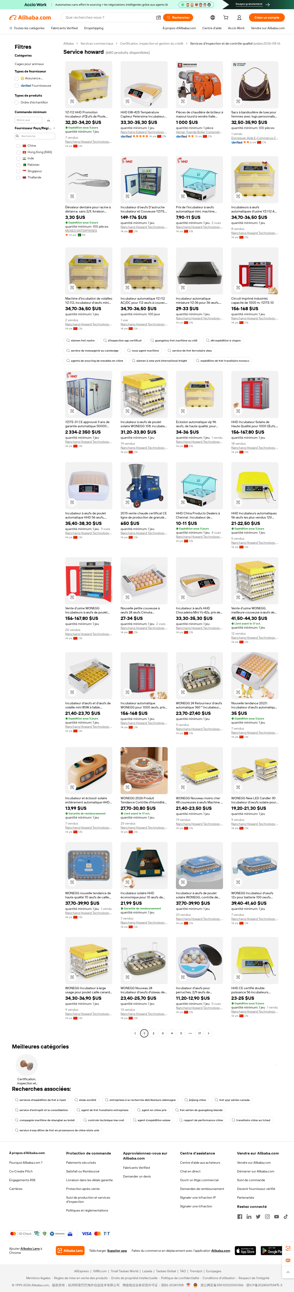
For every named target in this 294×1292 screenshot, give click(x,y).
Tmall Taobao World (124, 1271)
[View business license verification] (188, 1285)
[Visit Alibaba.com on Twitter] (258, 1216)
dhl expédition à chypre (226, 340)
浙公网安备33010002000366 (222, 1285)
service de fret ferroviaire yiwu (192, 350)
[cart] (226, 18)
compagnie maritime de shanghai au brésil (47, 1120)
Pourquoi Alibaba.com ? (25, 1162)
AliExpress (81, 1271)
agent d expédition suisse (154, 1120)
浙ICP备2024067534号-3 (264, 1285)
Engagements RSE (22, 1180)
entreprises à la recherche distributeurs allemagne (143, 1100)
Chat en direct (190, 1171)
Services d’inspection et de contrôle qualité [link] (221, 43)
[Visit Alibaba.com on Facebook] (240, 1216)
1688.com (100, 1271)
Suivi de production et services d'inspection (88, 1199)
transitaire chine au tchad (253, 1120)
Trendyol (196, 1271)
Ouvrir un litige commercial (199, 1180)
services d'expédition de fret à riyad (43, 1100)
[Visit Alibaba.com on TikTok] (285, 1216)
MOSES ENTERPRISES (81, 230)
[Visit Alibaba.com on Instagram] (267, 1216)
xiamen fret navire (83, 340)
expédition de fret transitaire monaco (225, 360)
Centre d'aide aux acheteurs (200, 1162)
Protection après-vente (83, 1189)
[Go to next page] (208, 1033)
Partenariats (245, 1197)
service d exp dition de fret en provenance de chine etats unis (59, 1130)
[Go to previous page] (135, 1033)
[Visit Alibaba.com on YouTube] (276, 1216)
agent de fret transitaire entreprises (104, 1110)
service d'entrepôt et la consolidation (44, 1110)
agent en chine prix (154, 1110)
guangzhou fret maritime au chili (176, 340)
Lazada (147, 1271)
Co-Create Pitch (21, 1171)
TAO (183, 1271)
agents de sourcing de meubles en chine (97, 360)
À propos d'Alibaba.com (27, 1153)
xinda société (87, 1100)
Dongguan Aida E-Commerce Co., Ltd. (254, 138)
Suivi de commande (251, 1180)
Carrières (16, 1189)
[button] (158, 17)
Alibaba (68, 43)
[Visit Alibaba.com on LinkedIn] (249, 1216)
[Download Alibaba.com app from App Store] (245, 1250)
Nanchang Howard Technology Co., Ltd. (88, 141)
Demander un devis (137, 1176)
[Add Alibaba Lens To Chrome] (70, 1250)
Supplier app (117, 1250)
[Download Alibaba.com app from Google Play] (273, 1250)
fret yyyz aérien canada (234, 1100)
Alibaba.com (220, 1250)
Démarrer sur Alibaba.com (255, 1171)
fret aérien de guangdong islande (201, 1110)
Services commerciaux (97, 43)
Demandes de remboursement (202, 1189)
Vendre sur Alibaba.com (254, 1162)
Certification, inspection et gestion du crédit (151, 43)
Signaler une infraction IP (198, 1197)
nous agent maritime (145, 350)
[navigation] (35, 539)
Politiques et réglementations (87, 1210)
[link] (288, 1248)
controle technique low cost (106, 1120)
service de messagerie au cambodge (95, 350)
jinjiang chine (197, 1100)
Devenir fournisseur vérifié (256, 1189)
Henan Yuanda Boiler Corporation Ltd (199, 132)
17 (199, 1033)
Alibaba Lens (30, 1248)
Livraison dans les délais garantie (89, 1180)
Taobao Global (166, 1271)
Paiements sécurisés (81, 1162)
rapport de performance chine (203, 1120)
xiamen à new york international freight (161, 360)
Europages (213, 1271)
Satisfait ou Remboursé (82, 1171)
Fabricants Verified (136, 1167)
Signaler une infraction (196, 1206)
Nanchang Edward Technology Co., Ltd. (144, 132)
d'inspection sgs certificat (125, 340)
